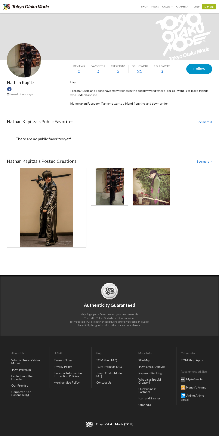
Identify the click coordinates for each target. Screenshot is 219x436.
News (155, 6)
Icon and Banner (149, 398)
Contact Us (103, 382)
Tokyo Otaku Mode (26, 6)
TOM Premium (21, 369)
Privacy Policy (63, 366)
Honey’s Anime (196, 387)
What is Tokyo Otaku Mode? (25, 361)
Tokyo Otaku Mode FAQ (109, 374)
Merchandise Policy (67, 382)
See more (203, 122)
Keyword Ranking (150, 373)
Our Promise (19, 385)
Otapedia (182, 6)
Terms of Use (63, 360)
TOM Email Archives (151, 366)
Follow (199, 69)
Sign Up (209, 6)
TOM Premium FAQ (109, 366)
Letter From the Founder (22, 377)
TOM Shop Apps (192, 360)
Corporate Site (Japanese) (21, 393)
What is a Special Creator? (149, 381)
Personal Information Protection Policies (68, 374)
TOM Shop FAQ (106, 360)
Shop (144, 6)
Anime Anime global (192, 397)
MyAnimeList (195, 379)
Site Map (144, 360)
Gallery (167, 6)
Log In (197, 6)
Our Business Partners (147, 390)
